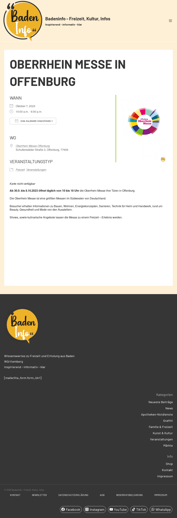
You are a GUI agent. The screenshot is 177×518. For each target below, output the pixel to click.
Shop (169, 464)
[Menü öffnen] (170, 20)
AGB (102, 495)
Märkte (168, 445)
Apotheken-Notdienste (157, 414)
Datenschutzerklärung (73, 495)
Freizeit (20, 170)
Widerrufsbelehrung (129, 495)
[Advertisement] (88, 255)
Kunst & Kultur (163, 433)
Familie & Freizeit (161, 427)
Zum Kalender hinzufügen (35, 121)
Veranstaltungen (36, 170)
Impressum (165, 476)
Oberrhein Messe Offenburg (33, 146)
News (169, 408)
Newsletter (39, 495)
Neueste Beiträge (160, 402)
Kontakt (167, 470)
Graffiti (168, 420)
